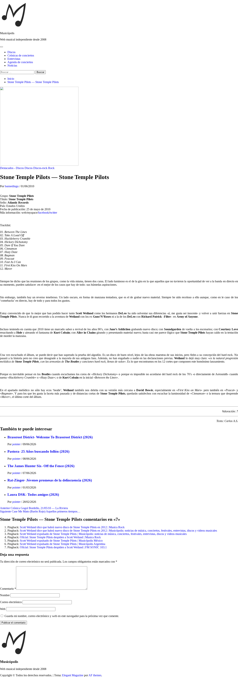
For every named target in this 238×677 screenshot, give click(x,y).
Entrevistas (13, 58)
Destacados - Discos (12, 168)
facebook (43, 212)
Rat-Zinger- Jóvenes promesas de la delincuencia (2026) (49, 480)
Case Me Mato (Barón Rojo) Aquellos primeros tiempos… (40, 511)
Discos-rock (40, 168)
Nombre (5, 595)
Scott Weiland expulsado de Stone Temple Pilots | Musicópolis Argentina (62, 544)
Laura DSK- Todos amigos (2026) (33, 494)
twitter (53, 212)
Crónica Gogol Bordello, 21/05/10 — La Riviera (34, 508)
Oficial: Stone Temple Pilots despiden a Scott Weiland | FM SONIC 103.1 (63, 547)
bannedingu (12, 186)
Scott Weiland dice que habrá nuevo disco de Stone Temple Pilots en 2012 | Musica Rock (72, 527)
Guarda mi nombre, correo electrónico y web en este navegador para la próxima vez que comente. (61, 616)
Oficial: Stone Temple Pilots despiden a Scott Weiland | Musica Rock (60, 537)
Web (2, 609)
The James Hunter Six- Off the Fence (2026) (40, 466)
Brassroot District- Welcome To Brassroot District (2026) (50, 437)
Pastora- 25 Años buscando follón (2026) (38, 451)
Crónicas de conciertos (20, 55)
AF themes (95, 675)
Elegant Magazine (72, 675)
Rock (51, 168)
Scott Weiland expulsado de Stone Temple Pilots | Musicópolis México (61, 540)
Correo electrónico (11, 602)
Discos (11, 52)
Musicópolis (7, 33)
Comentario (8, 588)
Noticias (12, 65)
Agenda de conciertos (20, 62)
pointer (16, 444)
